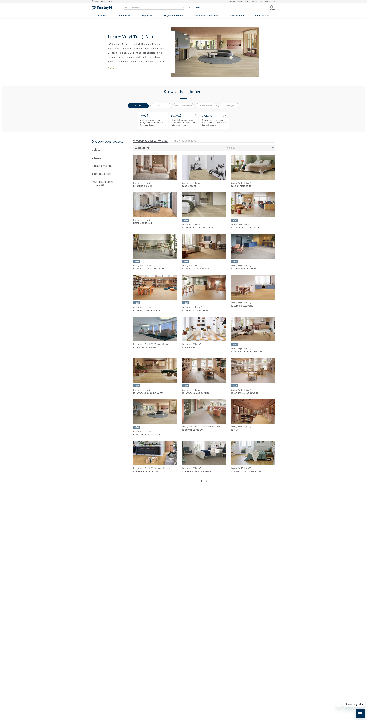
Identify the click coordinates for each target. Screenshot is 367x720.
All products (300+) (186, 141)
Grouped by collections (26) (150, 141)
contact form (257, 1)
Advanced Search (193, 8)
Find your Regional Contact (239, 1)
